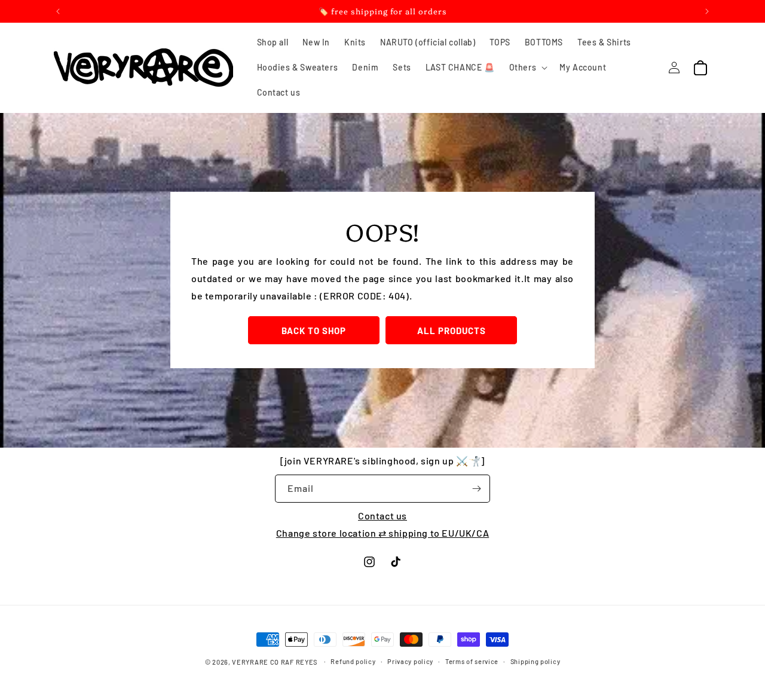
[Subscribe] (476, 489)
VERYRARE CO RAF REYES (274, 662)
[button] (527, 67)
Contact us (382, 515)
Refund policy (353, 661)
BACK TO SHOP (313, 330)
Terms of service (471, 661)
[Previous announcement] (58, 11)
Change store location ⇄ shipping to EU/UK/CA (382, 533)
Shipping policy (535, 661)
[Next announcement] (707, 11)
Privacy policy (410, 661)
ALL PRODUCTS (451, 330)
